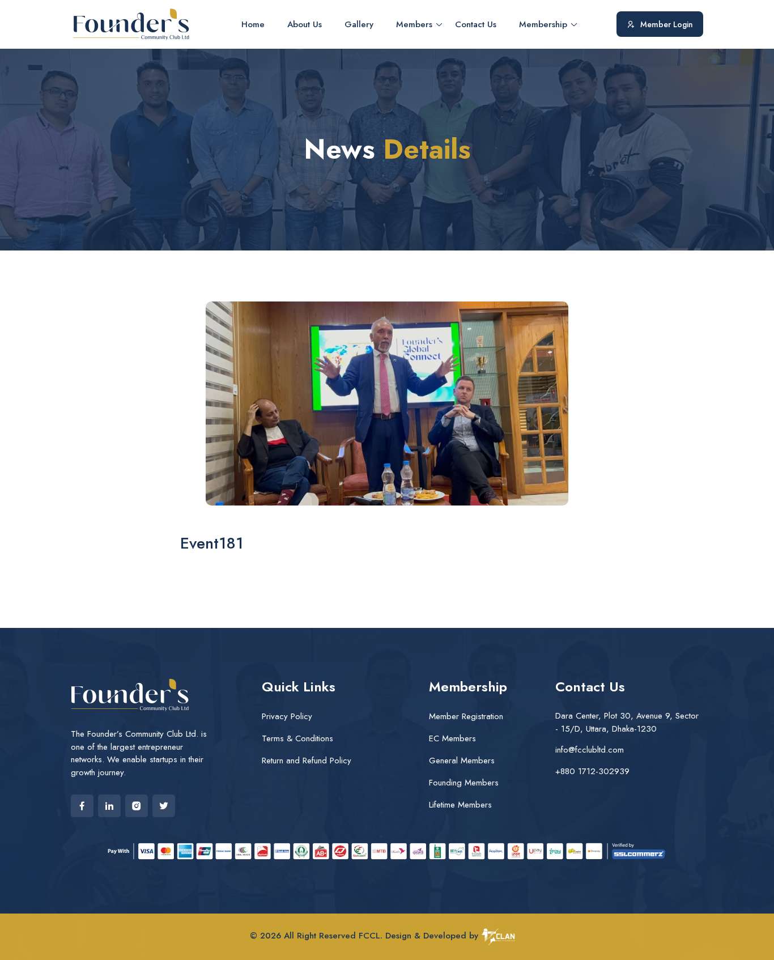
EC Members (452, 738)
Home (253, 24)
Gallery (359, 24)
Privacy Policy (287, 716)
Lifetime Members (460, 804)
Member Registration (466, 716)
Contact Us (475, 24)
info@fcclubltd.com (589, 750)
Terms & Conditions (297, 738)
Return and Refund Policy (306, 760)
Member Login (666, 24)
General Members (462, 760)
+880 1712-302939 (592, 771)
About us (304, 24)
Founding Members (464, 782)
